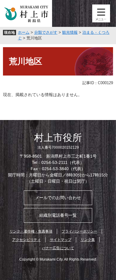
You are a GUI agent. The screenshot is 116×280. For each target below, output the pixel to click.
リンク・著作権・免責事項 (31, 231)
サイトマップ (60, 240)
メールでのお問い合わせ (58, 197)
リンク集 (88, 240)
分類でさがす (45, 32)
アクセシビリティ (26, 240)
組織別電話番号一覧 (58, 215)
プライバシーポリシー (79, 231)
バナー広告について (58, 248)
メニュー (101, 13)
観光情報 (70, 32)
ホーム (23, 32)
